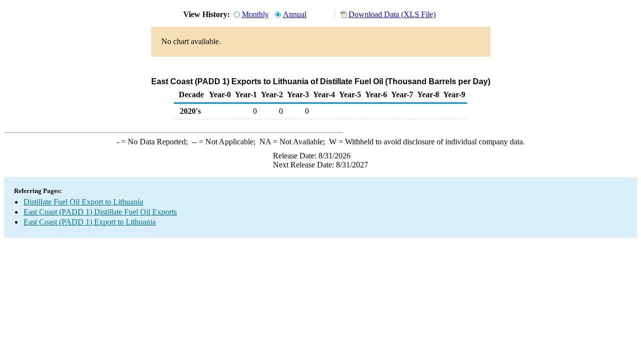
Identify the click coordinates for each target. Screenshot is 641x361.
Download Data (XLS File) (392, 14)
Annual (294, 14)
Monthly (255, 14)
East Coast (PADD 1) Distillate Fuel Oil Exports (100, 212)
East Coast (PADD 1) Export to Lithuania (90, 222)
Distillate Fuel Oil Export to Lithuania (83, 202)
